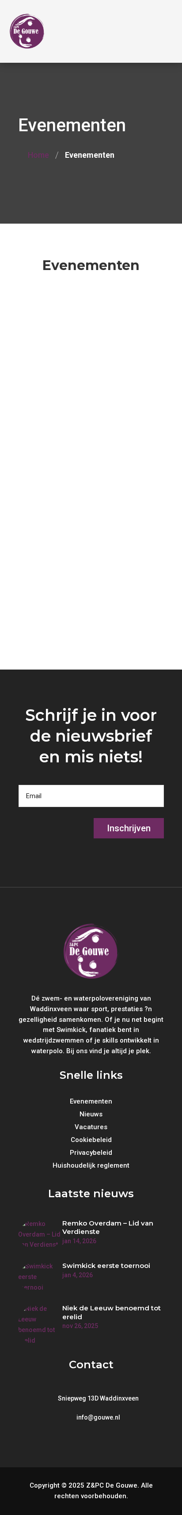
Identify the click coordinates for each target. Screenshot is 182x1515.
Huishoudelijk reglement (91, 1165)
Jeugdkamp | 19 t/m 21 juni (87, 440)
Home (38, 155)
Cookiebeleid (91, 1140)
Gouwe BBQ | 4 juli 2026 (81, 556)
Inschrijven (129, 828)
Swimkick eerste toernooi (106, 1265)
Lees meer (35, 398)
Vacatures (91, 1127)
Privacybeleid (91, 1153)
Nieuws (91, 1114)
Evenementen (77, 345)
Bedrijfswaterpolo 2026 (80, 325)
